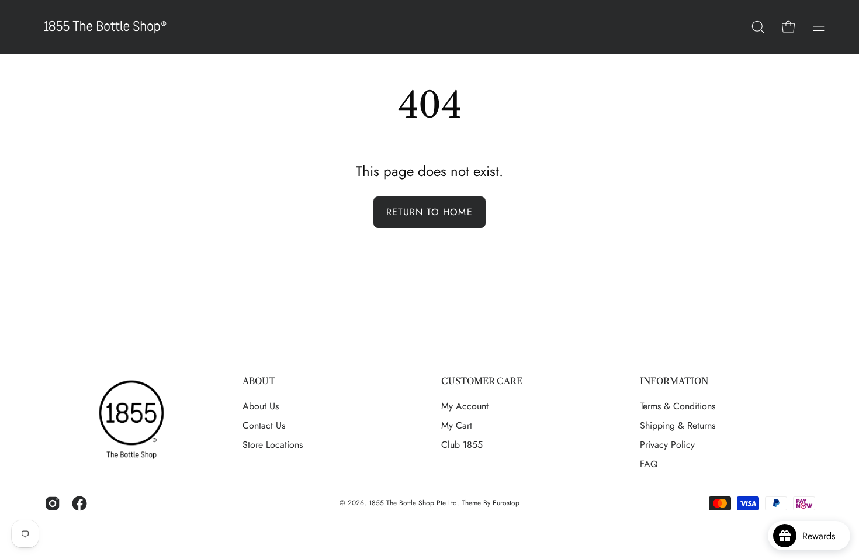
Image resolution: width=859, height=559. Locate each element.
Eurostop (506, 503)
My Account (465, 406)
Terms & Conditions (677, 406)
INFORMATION (674, 381)
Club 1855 (462, 444)
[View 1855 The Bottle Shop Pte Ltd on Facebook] (79, 503)
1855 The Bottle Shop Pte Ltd (413, 503)
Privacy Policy (667, 444)
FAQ (649, 464)
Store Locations (273, 444)
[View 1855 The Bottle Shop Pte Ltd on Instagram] (52, 503)
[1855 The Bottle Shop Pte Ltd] (105, 27)
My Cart (456, 425)
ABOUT (259, 381)
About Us (261, 406)
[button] (758, 27)
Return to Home (429, 212)
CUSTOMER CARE (481, 381)
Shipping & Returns (677, 425)
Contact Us (264, 425)
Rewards (823, 536)
